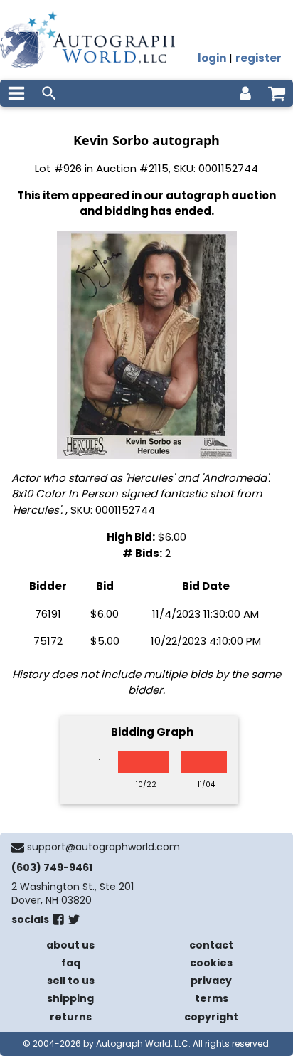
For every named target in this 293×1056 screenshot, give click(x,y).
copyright (211, 1017)
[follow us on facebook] (58, 922)
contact (211, 945)
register (258, 58)
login (212, 58)
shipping (70, 998)
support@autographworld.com (103, 847)
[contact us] (17, 847)
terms (211, 998)
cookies (211, 963)
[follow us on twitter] (74, 922)
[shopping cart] (276, 93)
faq (70, 963)
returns (71, 1017)
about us (70, 945)
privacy (211, 980)
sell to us (71, 980)
